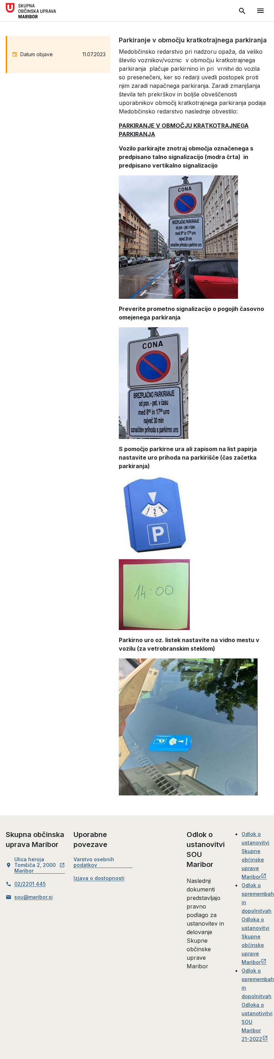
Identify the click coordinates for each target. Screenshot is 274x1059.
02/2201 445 (30, 884)
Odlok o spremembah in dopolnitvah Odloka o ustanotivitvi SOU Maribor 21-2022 (258, 1005)
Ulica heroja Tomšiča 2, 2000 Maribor (39, 865)
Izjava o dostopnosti (99, 878)
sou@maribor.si (33, 897)
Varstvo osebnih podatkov (93, 862)
